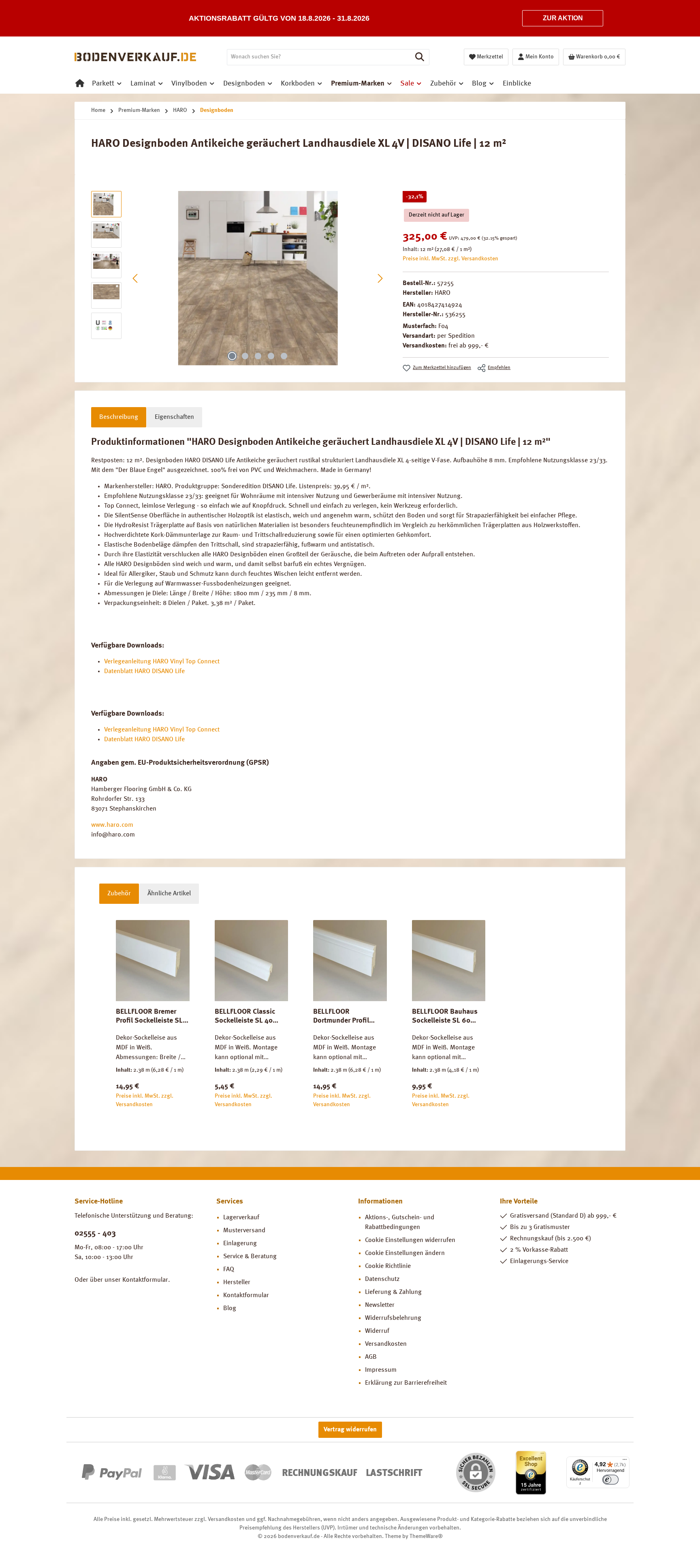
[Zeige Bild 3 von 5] (258, 356)
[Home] (80, 83)
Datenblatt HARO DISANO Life (144, 671)
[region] (239, 278)
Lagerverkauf (241, 1217)
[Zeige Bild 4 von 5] (271, 356)
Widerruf (377, 1331)
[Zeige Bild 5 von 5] (284, 356)
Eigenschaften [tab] (174, 417)
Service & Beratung (250, 1256)
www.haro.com (112, 825)
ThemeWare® (426, 1536)
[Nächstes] (380, 278)
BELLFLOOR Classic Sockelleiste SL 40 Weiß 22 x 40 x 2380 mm (247, 1016)
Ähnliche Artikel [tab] (169, 893)
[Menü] (625, 1461)
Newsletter (380, 1305)
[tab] (118, 417)
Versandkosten (386, 1344)
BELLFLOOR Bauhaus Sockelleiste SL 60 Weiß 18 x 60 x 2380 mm (445, 1016)
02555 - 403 (95, 1233)
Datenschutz (382, 1279)
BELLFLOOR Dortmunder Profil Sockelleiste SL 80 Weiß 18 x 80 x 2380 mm (345, 1016)
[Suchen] (419, 57)
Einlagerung (240, 1243)
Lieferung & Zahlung (393, 1292)
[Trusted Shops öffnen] (531, 1472)
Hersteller (236, 1282)
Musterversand (244, 1230)
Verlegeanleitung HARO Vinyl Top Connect (162, 662)
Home (98, 110)
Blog (229, 1308)
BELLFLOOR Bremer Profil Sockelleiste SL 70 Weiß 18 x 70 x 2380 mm (152, 1016)
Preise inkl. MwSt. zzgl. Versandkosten (450, 259)
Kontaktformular (145, 1280)
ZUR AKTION (563, 18)
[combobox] (319, 57)
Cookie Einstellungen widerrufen (410, 1240)
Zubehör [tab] (119, 893)
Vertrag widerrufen (350, 1429)
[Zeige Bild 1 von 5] (232, 356)
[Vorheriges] (136, 278)
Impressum (381, 1370)
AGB (371, 1357)
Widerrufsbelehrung (393, 1318)
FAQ (228, 1269)
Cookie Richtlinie (388, 1266)
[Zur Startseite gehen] (135, 57)
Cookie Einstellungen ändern (405, 1253)
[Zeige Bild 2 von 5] (245, 356)
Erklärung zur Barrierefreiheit (406, 1383)
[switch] (610, 1479)
